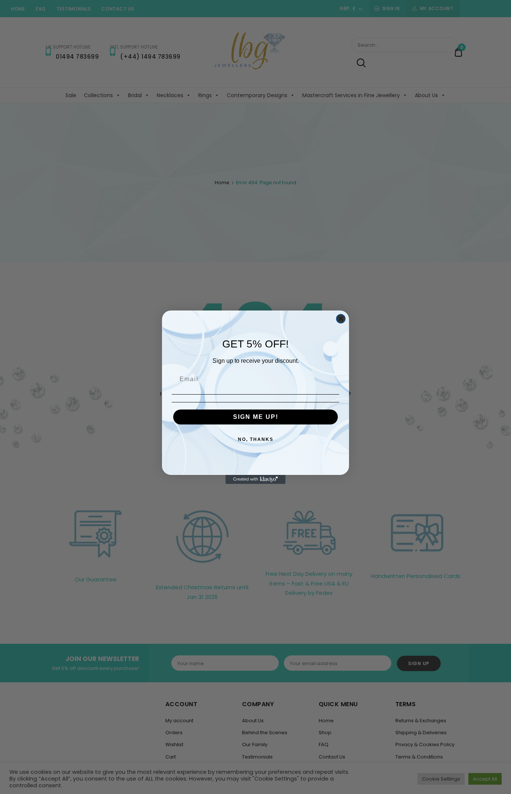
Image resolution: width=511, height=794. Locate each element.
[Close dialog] (340, 318)
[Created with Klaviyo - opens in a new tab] (255, 479)
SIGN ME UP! (255, 417)
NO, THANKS (255, 439)
